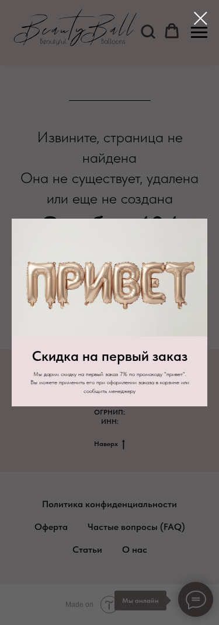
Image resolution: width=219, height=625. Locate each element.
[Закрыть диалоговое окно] (200, 18)
